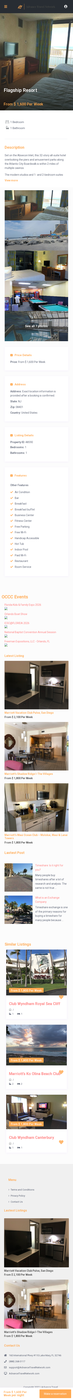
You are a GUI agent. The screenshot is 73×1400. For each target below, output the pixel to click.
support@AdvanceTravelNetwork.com (29, 1367)
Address (20, 384)
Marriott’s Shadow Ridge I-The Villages (28, 773)
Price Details (23, 355)
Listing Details (24, 435)
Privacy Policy (18, 1195)
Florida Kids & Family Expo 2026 (22, 604)
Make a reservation (55, 1393)
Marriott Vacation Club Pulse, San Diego (29, 712)
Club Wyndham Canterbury (31, 1137)
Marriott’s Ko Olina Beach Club (34, 1073)
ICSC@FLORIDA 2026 (16, 623)
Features (21, 475)
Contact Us (17, 1201)
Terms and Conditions (22, 1189)
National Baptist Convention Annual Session (30, 632)
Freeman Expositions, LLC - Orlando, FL (27, 641)
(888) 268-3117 (17, 1361)
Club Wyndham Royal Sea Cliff (34, 1003)
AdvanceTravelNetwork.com (24, 1373)
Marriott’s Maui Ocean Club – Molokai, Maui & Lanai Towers (36, 837)
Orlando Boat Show (15, 614)
